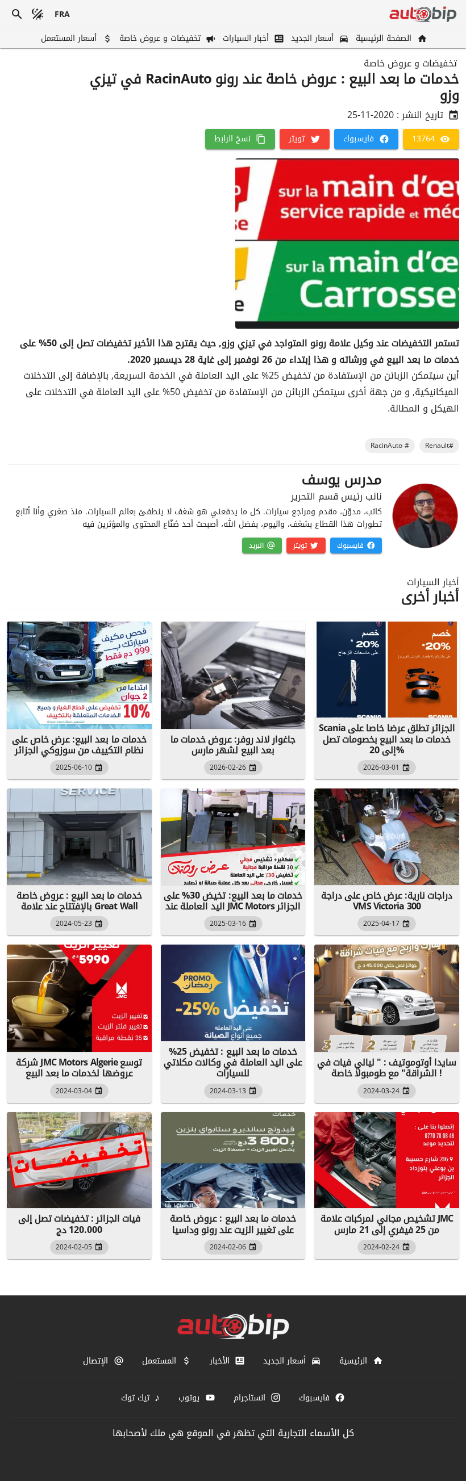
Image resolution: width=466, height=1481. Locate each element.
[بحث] (17, 14)
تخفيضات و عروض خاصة (410, 63)
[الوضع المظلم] (37, 14)
